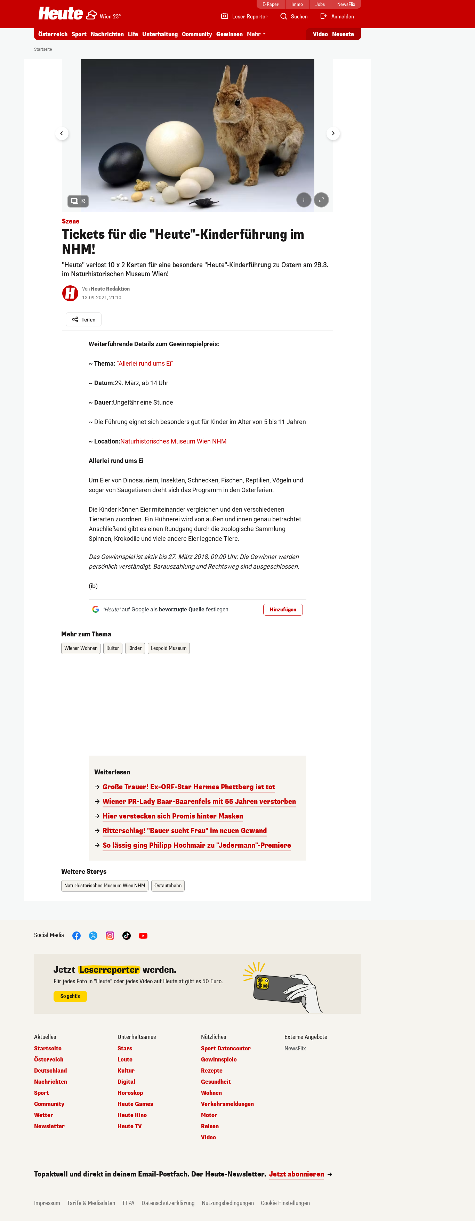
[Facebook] (76, 935)
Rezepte (212, 1070)
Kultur (112, 648)
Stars (125, 1048)
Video (320, 34)
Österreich (52, 34)
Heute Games (135, 1104)
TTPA (128, 1203)
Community (197, 34)
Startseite (43, 49)
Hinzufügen (283, 610)
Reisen (210, 1126)
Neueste (343, 34)
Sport (79, 34)
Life (133, 34)
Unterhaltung (160, 34)
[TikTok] (126, 935)
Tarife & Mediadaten (91, 1203)
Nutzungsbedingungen (228, 1203)
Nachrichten (50, 1081)
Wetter (43, 1115)
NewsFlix (295, 1048)
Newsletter (49, 1126)
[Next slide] (333, 133)
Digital (126, 1081)
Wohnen (211, 1093)
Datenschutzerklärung (168, 1203)
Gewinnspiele (219, 1059)
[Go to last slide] (62, 133)
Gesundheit (216, 1081)
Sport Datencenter (226, 1048)
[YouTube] (143, 935)
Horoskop (130, 1093)
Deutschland (50, 1070)
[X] (93, 935)
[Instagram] (110, 935)
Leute (125, 1059)
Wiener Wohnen (80, 648)
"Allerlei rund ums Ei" (145, 363)
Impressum (47, 1203)
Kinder (135, 648)
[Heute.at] (60, 13)
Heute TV (130, 1126)
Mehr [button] (254, 34)
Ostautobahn (168, 885)
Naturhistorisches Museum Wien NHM (173, 441)
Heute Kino (132, 1115)
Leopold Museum (169, 648)
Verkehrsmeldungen (227, 1104)
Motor (209, 1115)
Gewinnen (229, 34)
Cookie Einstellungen (285, 1203)
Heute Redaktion (110, 289)
